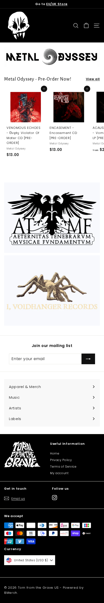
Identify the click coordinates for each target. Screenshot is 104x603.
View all (93, 79)
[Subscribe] (88, 359)
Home (54, 453)
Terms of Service (63, 466)
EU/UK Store (56, 4)
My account (59, 473)
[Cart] (86, 25)
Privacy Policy (61, 460)
